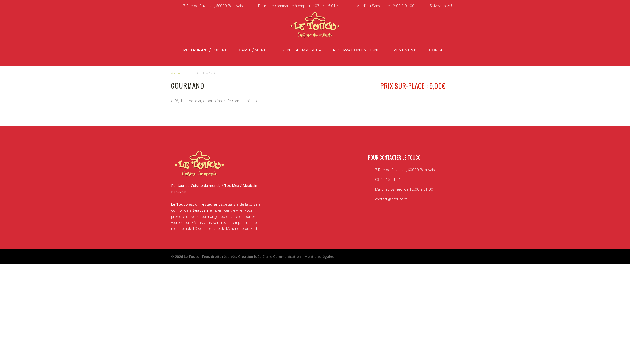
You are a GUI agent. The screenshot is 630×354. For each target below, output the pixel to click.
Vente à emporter (301, 50)
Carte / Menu (253, 50)
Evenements (404, 50)
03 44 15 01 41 (328, 5)
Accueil (176, 73)
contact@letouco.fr (391, 198)
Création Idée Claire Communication (269, 256)
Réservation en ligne (356, 50)
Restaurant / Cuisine (205, 50)
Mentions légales (319, 256)
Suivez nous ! (441, 5)
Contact (438, 50)
